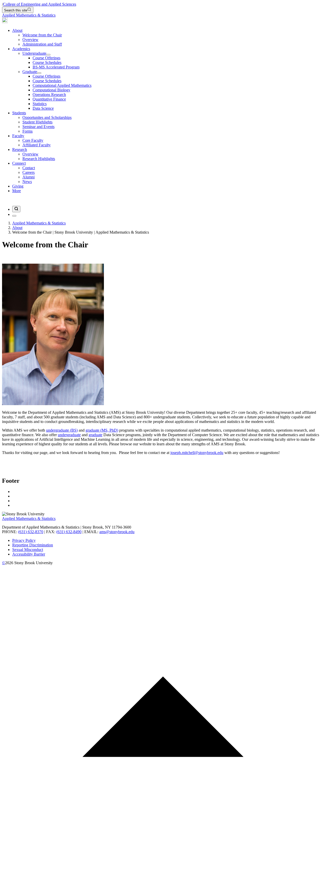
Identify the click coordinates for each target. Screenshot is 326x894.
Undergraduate (34, 53)
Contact (28, 168)
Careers (28, 172)
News (27, 181)
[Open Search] (16, 209)
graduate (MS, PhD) (102, 430)
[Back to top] (163, 889)
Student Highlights (37, 122)
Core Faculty (32, 140)
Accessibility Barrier (28, 554)
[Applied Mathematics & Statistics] (5, 22)
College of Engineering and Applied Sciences (39, 4)
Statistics (40, 104)
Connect (19, 163)
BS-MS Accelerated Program (56, 67)
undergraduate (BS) (62, 430)
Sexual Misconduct (27, 549)
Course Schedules (47, 62)
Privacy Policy (24, 540)
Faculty (18, 136)
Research (19, 149)
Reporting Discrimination (32, 545)
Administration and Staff (42, 44)
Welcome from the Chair (42, 35)
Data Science (43, 108)
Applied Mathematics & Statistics (29, 15)
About (17, 30)
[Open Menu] (14, 216)
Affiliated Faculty (36, 145)
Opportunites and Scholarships (47, 117)
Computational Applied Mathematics (62, 85)
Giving (17, 186)
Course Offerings (46, 58)
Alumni (28, 177)
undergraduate (69, 435)
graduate (95, 435)
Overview (30, 39)
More (16, 191)
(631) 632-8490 (69, 532)
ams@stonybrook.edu (116, 532)
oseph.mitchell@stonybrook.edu (197, 452)
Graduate (29, 71)
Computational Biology (51, 90)
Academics (21, 49)
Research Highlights (38, 159)
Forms (27, 131)
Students (19, 113)
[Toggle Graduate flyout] (39, 73)
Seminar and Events (38, 126)
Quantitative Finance (49, 99)
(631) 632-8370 (30, 532)
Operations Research (49, 94)
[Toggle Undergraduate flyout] (48, 54)
